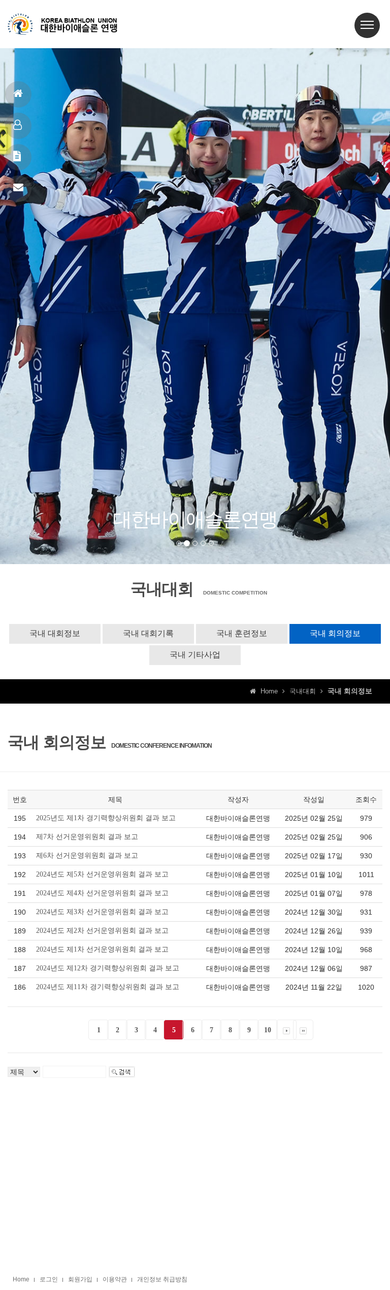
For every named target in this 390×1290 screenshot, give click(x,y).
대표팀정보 (18, 126)
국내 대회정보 (54, 633)
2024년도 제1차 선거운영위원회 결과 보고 (102, 949)
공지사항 (18, 157)
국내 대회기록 (148, 633)
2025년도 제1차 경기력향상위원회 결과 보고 (106, 818)
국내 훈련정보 (241, 633)
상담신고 (18, 189)
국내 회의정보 (335, 633)
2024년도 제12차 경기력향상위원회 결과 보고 (107, 968)
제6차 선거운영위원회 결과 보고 (87, 855)
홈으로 (18, 94)
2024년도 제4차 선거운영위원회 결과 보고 (102, 893)
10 (267, 1030)
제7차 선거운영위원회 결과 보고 (87, 837)
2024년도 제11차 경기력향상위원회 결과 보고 (107, 987)
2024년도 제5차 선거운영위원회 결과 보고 (102, 874)
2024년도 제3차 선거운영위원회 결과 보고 (102, 912)
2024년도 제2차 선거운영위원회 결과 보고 (102, 930)
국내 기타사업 (195, 654)
